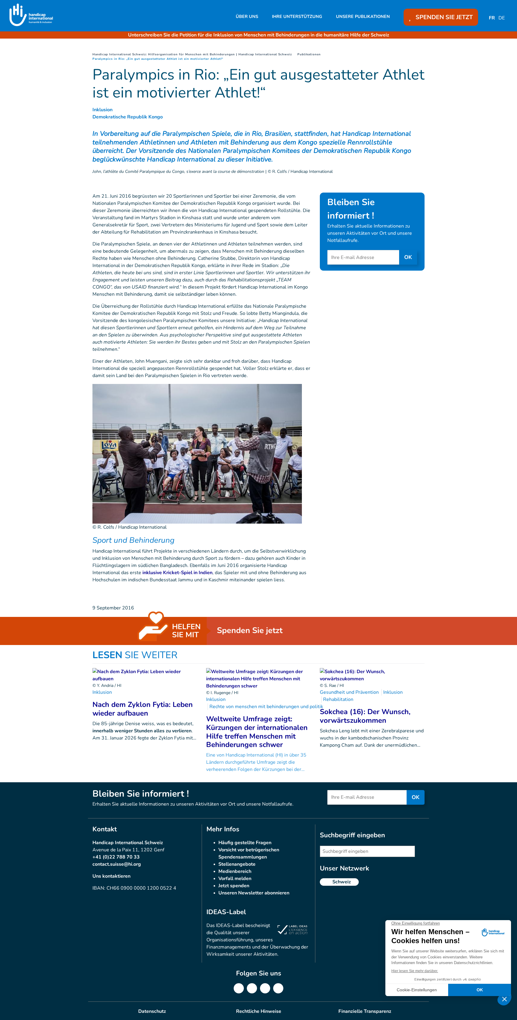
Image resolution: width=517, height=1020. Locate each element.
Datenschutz (152, 1011)
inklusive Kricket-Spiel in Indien (177, 572)
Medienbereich (234, 871)
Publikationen (309, 54)
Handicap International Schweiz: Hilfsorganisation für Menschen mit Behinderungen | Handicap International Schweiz (192, 54)
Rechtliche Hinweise (258, 1011)
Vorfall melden (234, 878)
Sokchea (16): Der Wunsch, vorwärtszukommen (365, 716)
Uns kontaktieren (111, 876)
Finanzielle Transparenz (364, 1011)
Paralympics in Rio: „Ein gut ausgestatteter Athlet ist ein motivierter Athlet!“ (157, 59)
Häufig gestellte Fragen (244, 842)
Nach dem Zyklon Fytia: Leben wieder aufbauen (142, 709)
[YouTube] (278, 988)
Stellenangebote (237, 864)
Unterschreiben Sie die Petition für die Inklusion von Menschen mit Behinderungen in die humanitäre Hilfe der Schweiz (258, 35)
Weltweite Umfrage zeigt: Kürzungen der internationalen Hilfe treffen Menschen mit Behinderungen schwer (257, 731)
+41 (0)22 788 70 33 (116, 857)
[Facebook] (239, 988)
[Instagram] (265, 988)
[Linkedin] (252, 988)
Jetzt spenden (233, 885)
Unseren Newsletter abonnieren (253, 893)
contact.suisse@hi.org (116, 864)
